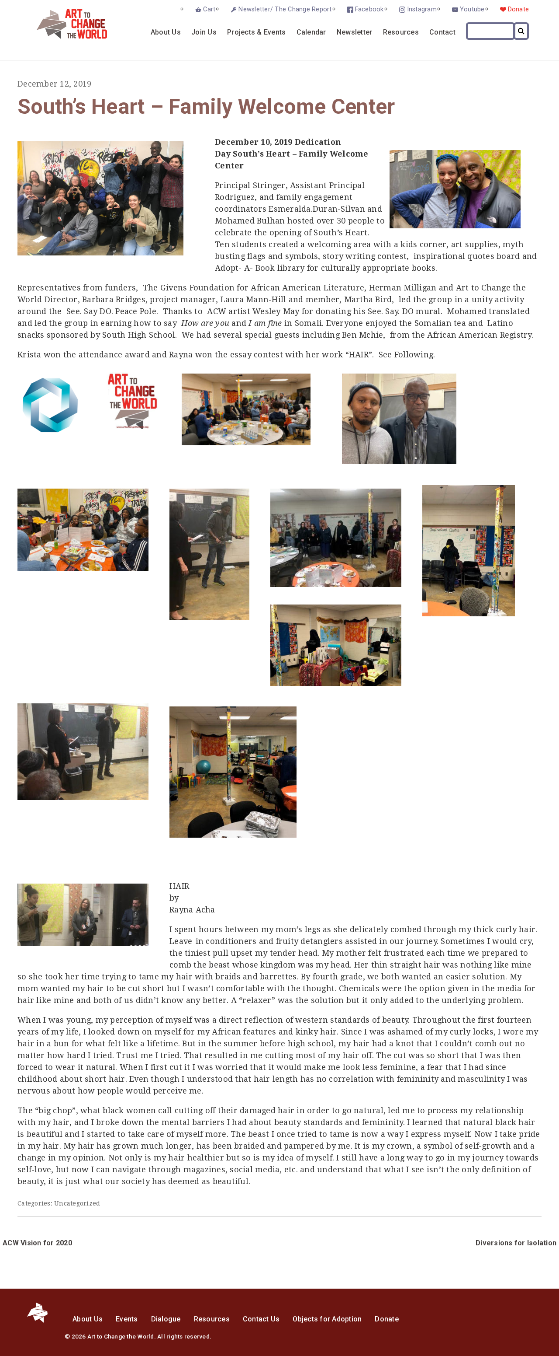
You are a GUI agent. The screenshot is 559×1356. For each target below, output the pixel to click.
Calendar (311, 32)
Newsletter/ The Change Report (284, 9)
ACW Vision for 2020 (37, 1243)
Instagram (422, 9)
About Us (166, 32)
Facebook (369, 9)
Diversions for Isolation (516, 1243)
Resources (401, 32)
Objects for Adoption (327, 1319)
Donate (518, 9)
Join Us (204, 32)
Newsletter (355, 32)
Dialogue (166, 1319)
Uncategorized (77, 1203)
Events (127, 1319)
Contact (442, 32)
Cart (209, 9)
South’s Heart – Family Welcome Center (206, 106)
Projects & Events (256, 32)
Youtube (472, 9)
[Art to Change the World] (65, 36)
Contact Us (261, 1319)
